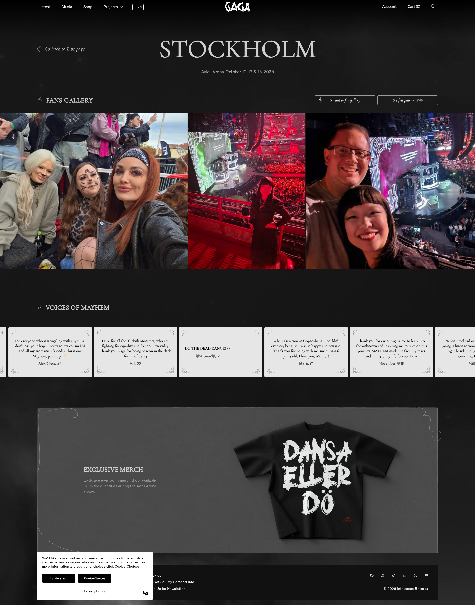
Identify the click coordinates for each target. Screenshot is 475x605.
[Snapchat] (404, 575)
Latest (44, 7)
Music (67, 7)
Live (138, 7)
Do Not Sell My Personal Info (171, 582)
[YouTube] (426, 575)
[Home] (237, 7)
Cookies (154, 576)
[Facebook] (372, 575)
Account (389, 6)
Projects (110, 7)
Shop (87, 7)
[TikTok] (393, 575)
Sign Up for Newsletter (166, 589)
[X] (415, 575)
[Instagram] (382, 575)
